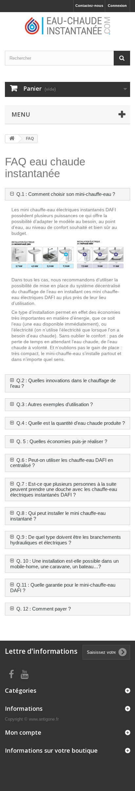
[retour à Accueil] (12, 139)
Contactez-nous (89, 6)
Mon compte (23, 732)
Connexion (117, 6)
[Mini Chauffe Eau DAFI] (67, 25)
